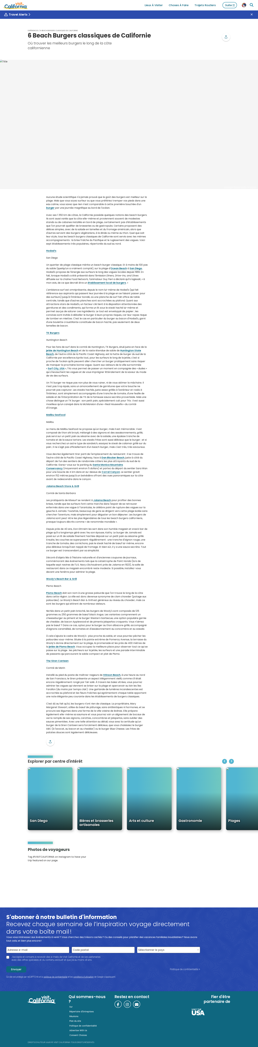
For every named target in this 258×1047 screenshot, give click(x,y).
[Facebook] (118, 1004)
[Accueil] (15, 5)
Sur (71, 1006)
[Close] (254, 14)
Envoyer (16, 969)
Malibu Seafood (55, 415)
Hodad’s (51, 250)
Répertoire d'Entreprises (81, 1011)
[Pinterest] (221, 855)
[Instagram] (217, 855)
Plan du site (75, 1021)
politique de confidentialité (55, 977)
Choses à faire (179, 5)
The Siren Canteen (57, 661)
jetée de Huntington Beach (62, 350)
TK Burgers (52, 333)
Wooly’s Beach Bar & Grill (61, 579)
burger (50, 208)
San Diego (136, 268)
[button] (226, 37)
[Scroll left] (224, 761)
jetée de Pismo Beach (62, 646)
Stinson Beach (111, 675)
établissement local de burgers (107, 282)
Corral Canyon (111, 472)
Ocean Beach (119, 268)
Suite (228, 5)
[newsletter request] (136, 1004)
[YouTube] (225, 855)
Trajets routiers (205, 5)
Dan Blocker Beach (113, 457)
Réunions (73, 1016)
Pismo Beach (54, 593)
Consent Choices (78, 1035)
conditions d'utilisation (83, 977)
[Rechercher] (251, 5)
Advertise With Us (78, 1030)
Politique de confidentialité (184, 969)
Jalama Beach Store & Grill (62, 486)
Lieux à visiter (154, 5)
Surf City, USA (56, 368)
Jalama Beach (102, 500)
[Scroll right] (231, 761)
